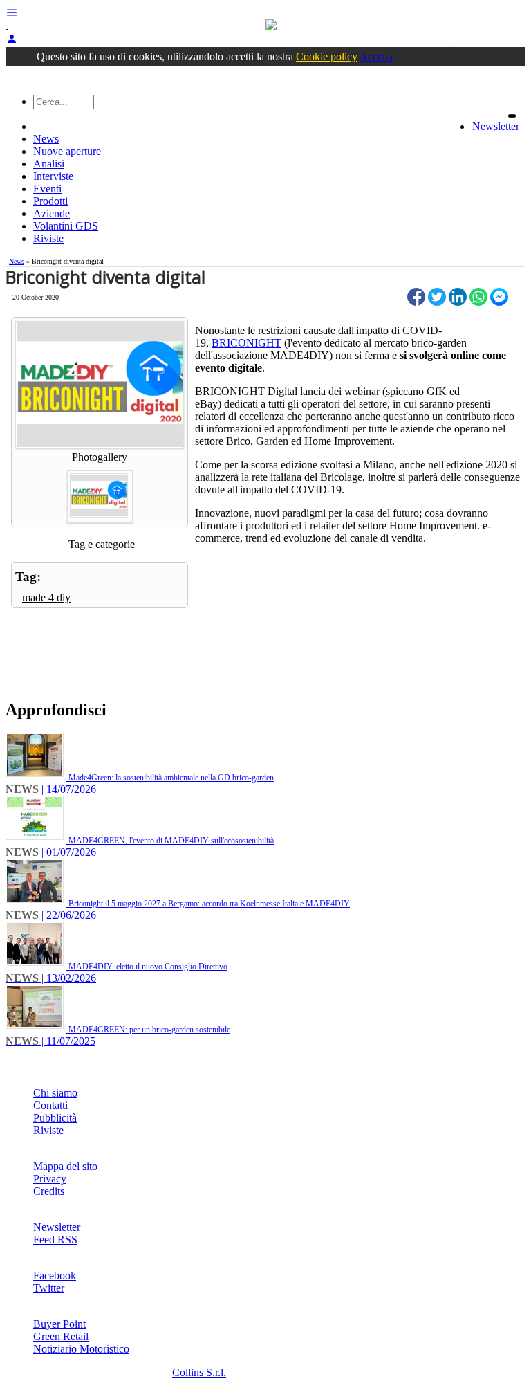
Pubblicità (55, 1118)
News (46, 139)
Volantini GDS (65, 226)
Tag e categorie (101, 544)
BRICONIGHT (246, 343)
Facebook (54, 1275)
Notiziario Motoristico (81, 1349)
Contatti (50, 1105)
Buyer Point (59, 1324)
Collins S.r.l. (199, 1372)
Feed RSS (55, 1239)
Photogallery (99, 457)
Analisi (48, 164)
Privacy (49, 1179)
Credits (48, 1191)
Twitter (48, 1288)
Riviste (48, 238)
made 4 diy (46, 597)
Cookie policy (326, 56)
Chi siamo (55, 1093)
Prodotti (50, 201)
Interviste (53, 176)
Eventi (47, 188)
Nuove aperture (67, 151)
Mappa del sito (65, 1166)
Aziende (51, 213)
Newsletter (495, 126)
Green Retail (60, 1336)
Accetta (376, 56)
